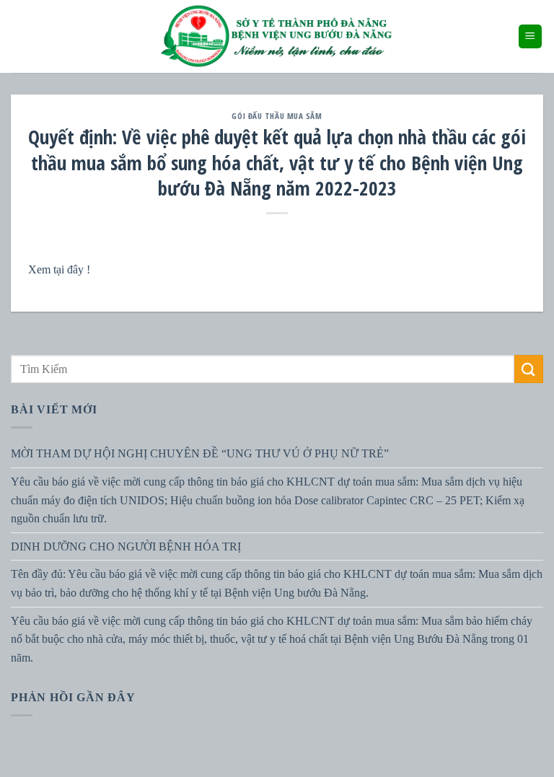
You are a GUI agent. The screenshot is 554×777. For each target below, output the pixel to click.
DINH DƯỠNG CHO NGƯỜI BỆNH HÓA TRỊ (126, 546)
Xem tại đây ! (59, 269)
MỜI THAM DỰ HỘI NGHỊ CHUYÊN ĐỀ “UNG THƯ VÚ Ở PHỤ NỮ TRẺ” (200, 453)
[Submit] (528, 369)
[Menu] (530, 36)
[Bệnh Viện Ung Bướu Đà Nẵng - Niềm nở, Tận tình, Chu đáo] (277, 36)
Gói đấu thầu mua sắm (277, 115)
